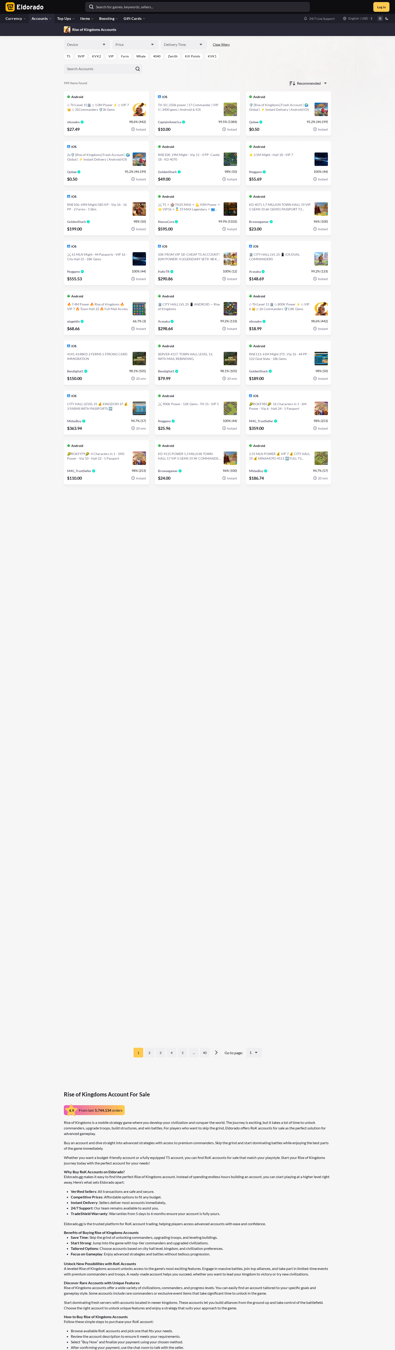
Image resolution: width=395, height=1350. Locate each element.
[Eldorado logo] (23, 7)
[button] (319, 18)
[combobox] (87, 44)
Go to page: (234, 1053)
